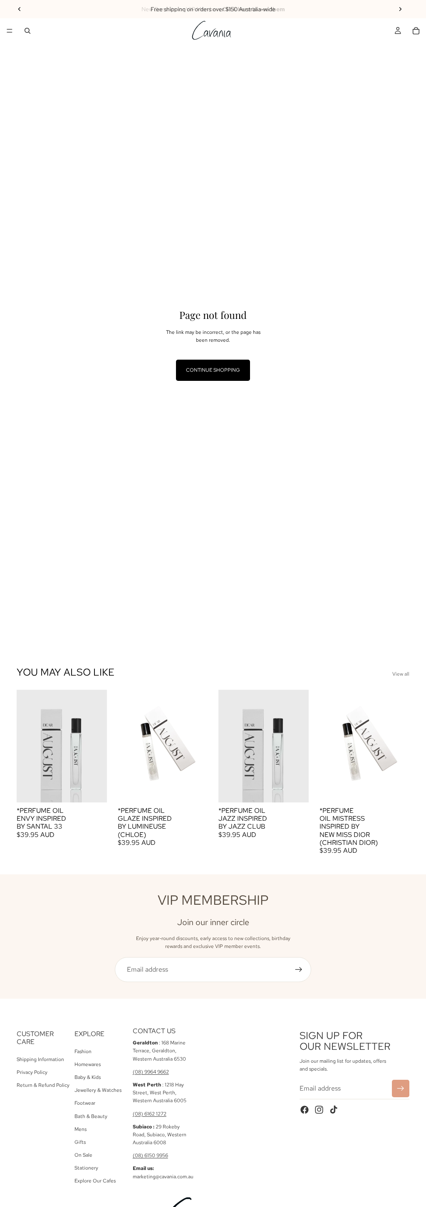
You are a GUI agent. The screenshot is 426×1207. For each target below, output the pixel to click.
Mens (80, 1129)
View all (400, 674)
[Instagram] (319, 1110)
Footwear (84, 1103)
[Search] (27, 31)
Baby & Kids (87, 1077)
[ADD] (94, 789)
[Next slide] (400, 9)
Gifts (80, 1142)
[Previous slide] (19, 9)
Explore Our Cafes (95, 1181)
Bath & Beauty (90, 1116)
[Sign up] (298, 969)
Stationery (86, 1168)
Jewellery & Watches (97, 1090)
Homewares (87, 1064)
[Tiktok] (334, 1110)
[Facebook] (305, 1110)
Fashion (83, 1051)
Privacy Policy (32, 1072)
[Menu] (9, 30)
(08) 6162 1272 (149, 1114)
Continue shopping (213, 370)
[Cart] (416, 31)
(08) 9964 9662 (151, 1072)
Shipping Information (40, 1059)
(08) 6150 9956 (150, 1155)
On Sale (83, 1155)
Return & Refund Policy (43, 1085)
